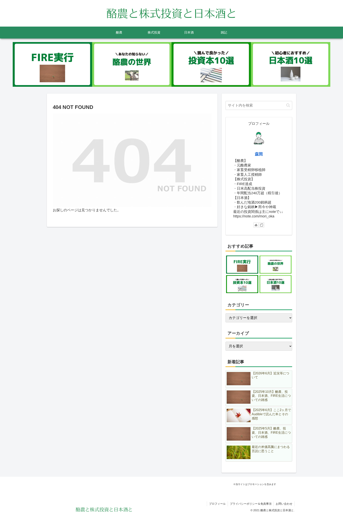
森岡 (259, 154)
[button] (288, 105)
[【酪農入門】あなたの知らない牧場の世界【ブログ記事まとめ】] (132, 64)
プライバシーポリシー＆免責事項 (251, 503)
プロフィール (217, 503)
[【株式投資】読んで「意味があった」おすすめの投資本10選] (211, 64)
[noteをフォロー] (261, 225)
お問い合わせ (284, 503)
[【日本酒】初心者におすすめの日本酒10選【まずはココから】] (290, 64)
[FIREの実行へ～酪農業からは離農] (52, 64)
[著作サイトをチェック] (256, 225)
